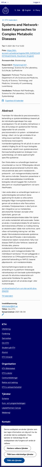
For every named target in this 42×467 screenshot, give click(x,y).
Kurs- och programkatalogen (13, 403)
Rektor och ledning (10, 382)
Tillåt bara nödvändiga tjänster (20, 454)
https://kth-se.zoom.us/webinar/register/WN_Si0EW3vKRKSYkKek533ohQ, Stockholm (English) (21, 53)
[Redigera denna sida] (3, 314)
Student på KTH (8, 347)
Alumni (5, 352)
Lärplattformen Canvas (11, 408)
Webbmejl (6, 412)
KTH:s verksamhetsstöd (11, 387)
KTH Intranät (7, 357)
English (28, 10)
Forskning (6, 333)
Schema (5, 398)
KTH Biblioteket (8, 368)
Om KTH (5, 343)
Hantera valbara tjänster (17, 448)
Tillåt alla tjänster (14, 460)
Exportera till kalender (14, 100)
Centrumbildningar (10, 378)
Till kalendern (7, 296)
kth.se (3, 2)
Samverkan (6, 338)
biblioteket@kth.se (10, 306)
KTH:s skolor (7, 373)
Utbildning (6, 329)
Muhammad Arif (19, 65)
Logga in (36, 2)
